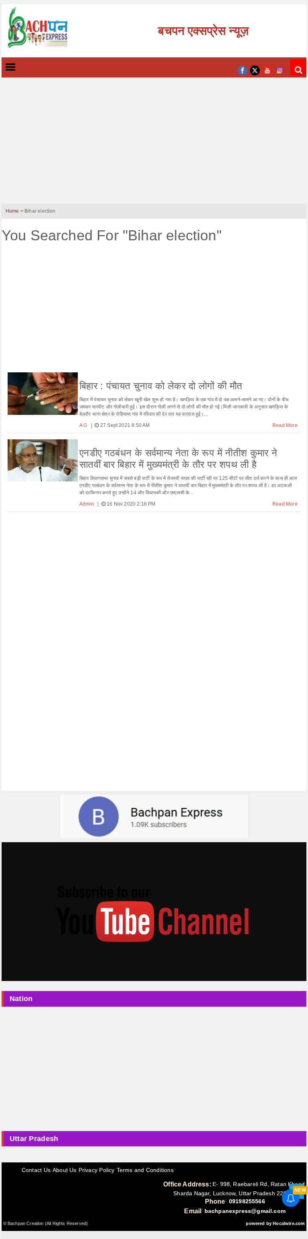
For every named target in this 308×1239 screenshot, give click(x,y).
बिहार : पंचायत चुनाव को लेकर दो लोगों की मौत (161, 385)
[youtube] (267, 69)
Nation (21, 999)
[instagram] (280, 69)
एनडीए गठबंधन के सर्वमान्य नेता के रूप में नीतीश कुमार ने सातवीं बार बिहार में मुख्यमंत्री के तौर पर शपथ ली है (178, 458)
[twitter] (255, 69)
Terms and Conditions (145, 1170)
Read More (285, 425)
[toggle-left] (25, 67)
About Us (65, 1170)
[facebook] (242, 69)
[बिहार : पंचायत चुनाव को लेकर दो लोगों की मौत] (43, 393)
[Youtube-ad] (154, 911)
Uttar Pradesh (34, 1139)
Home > (15, 211)
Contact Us (36, 1170)
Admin (87, 504)
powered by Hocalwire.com (275, 1223)
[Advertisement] (154, 145)
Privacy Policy (97, 1170)
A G (84, 425)
